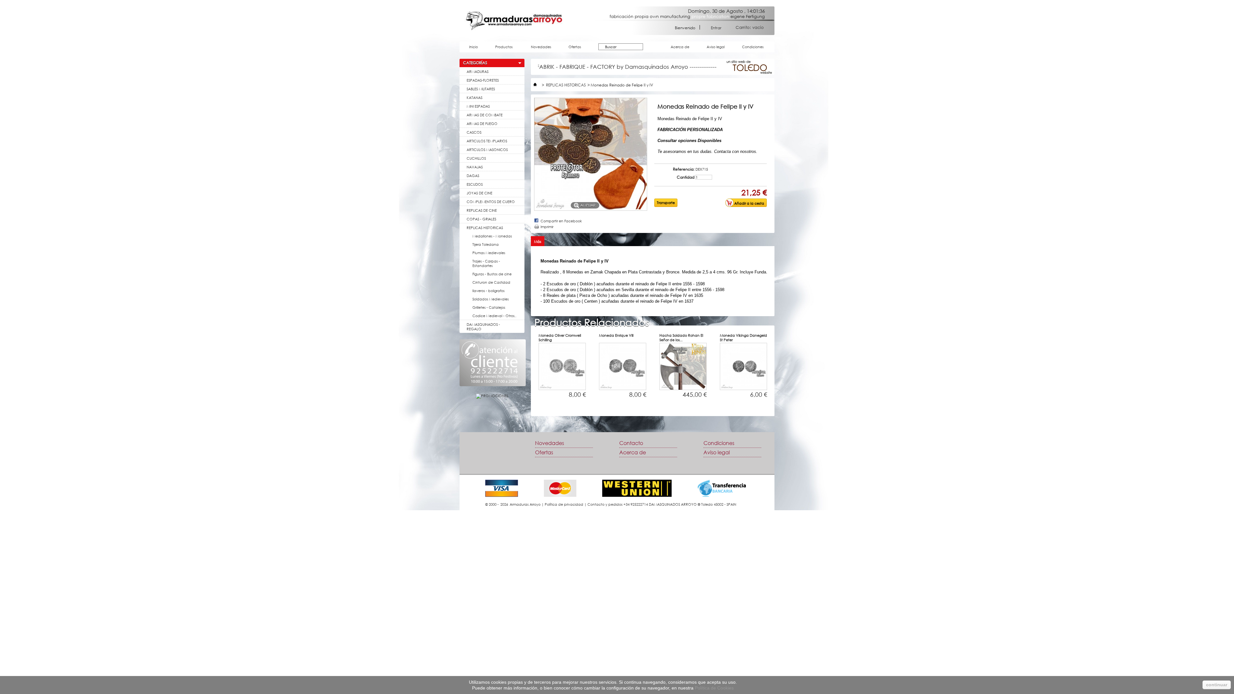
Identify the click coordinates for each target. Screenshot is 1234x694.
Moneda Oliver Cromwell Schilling (560, 337)
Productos (501, 48)
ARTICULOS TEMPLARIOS (487, 141)
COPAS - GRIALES (481, 219)
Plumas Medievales (488, 253)
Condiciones (753, 47)
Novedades (541, 47)
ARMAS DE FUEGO (482, 123)
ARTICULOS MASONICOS (487, 149)
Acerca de (680, 47)
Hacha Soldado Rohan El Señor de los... (681, 337)
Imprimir (547, 227)
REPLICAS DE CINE (482, 210)
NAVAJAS (475, 167)
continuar (1216, 684)
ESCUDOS (475, 184)
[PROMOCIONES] (492, 396)
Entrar (716, 27)
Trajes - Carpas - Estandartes (486, 263)
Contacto (631, 443)
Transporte (666, 202)
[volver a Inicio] (535, 85)
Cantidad (685, 177)
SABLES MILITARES (481, 89)
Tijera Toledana (485, 244)
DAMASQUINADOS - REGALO (483, 326)
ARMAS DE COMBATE (485, 115)
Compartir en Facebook (561, 221)
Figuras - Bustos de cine (492, 274)
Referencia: (683, 169)
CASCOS (474, 132)
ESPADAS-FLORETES (483, 80)
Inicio (473, 47)
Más (537, 241)
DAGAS (473, 176)
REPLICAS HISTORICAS (485, 228)
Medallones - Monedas (492, 236)
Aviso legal (716, 47)
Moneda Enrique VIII (616, 335)
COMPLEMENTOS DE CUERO (491, 202)
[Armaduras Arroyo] (514, 20)
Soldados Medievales (490, 299)
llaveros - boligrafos (488, 291)
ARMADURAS (477, 71)
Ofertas (574, 47)
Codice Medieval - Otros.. (494, 316)
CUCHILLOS (476, 158)
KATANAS (474, 97)
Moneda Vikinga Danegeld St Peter (743, 337)
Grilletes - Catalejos (488, 307)
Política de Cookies (714, 687)
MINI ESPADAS (478, 106)
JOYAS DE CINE (479, 193)
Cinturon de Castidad (491, 282)
